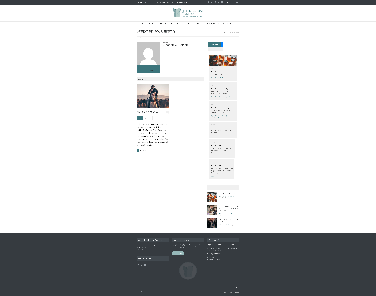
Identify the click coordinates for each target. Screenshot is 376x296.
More (229, 23)
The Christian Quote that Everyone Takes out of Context (221, 151)
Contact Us (236, 292)
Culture (168, 23)
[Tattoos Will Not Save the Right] (212, 223)
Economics (213, 136)
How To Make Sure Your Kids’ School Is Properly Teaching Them (171, 2)
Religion (226, 96)
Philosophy (210, 23)
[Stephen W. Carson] (148, 53)
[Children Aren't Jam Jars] (223, 60)
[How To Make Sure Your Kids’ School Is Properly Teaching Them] (212, 210)
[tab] (215, 44)
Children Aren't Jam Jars (221, 74)
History (139, 118)
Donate (151, 23)
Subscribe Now (178, 253)
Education (179, 23)
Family (190, 23)
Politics (221, 23)
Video (159, 23)
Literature (228, 115)
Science (229, 96)
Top (235, 287)
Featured (225, 77)
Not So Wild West (148, 111)
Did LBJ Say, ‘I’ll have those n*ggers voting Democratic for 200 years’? (222, 171)
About (140, 23)
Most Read (214, 44)
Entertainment (218, 115)
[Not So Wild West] (153, 96)
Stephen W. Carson (175, 44)
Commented (215, 49)
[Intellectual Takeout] (188, 14)
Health (199, 23)
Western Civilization (225, 117)
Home (225, 32)
